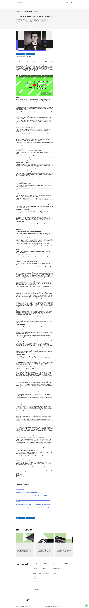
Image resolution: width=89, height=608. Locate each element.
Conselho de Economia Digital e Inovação (31, 11)
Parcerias (27, 6)
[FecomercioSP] (23, 565)
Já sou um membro (30, 53)
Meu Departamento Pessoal (57, 565)
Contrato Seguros (46, 573)
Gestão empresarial (56, 566)
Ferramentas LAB (69, 6)
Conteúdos (37, 6)
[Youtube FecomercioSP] (22, 600)
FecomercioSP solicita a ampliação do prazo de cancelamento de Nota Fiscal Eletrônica (33, 504)
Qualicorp (44, 568)
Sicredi (44, 570)
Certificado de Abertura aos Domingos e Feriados (67, 567)
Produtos (17, 6)
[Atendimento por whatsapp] (86, 605)
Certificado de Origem (66, 565)
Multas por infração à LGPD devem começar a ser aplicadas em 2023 (29, 492)
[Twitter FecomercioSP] (20, 600)
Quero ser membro (20, 53)
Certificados (48, 6)
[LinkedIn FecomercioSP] (25, 600)
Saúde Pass (45, 571)
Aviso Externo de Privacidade (25, 606)
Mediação (34, 566)
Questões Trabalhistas (56, 568)
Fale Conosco (18, 606)
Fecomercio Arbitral (36, 571)
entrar (72, 2)
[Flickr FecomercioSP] (17, 600)
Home (17, 11)
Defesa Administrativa (36, 568)
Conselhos (20, 11)
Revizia (44, 565)
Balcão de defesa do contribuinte (36, 565)
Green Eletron (45, 566)
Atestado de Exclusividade (37, 576)
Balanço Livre (35, 581)
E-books (54, 573)
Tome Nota (54, 570)
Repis (34, 570)
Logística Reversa (36, 575)
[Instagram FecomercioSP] (28, 600)
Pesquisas (58, 6)
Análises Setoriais (36, 589)
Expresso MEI (55, 571)
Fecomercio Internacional (37, 573)
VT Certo (34, 578)
